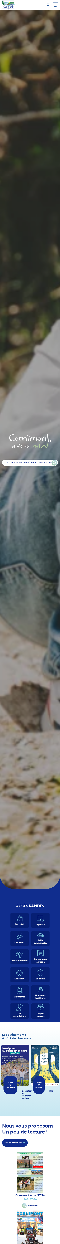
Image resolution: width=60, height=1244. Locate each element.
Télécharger (32, 1205)
